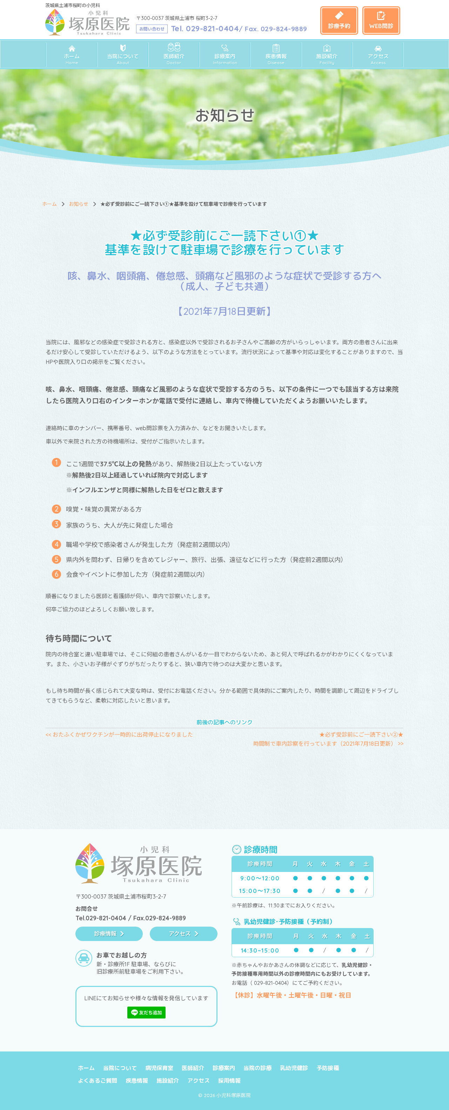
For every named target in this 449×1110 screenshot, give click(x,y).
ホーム (72, 59)
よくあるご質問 (97, 1080)
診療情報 (105, 933)
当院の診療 (257, 1067)
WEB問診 (381, 25)
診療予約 (339, 25)
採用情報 (229, 1080)
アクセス (378, 59)
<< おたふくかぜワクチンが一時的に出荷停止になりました (119, 734)
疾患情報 (276, 59)
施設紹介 (326, 59)
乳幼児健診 (294, 1067)
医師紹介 (174, 59)
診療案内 (225, 59)
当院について (123, 59)
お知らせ (78, 204)
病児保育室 (159, 1067)
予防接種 (327, 1067)
